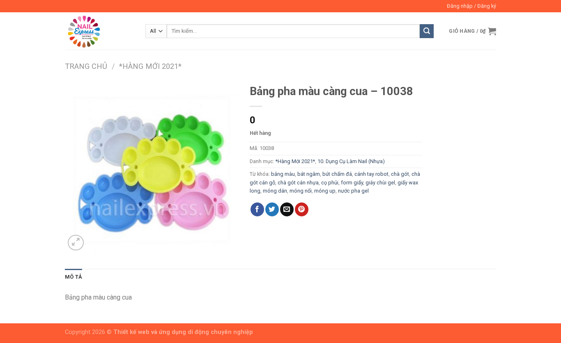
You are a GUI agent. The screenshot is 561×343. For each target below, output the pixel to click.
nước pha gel (353, 191)
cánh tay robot (371, 174)
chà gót (400, 174)
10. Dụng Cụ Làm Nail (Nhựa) (351, 161)
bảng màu (283, 174)
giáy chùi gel (380, 182)
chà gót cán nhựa (298, 182)
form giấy (352, 182)
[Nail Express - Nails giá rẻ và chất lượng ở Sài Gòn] (99, 31)
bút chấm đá (337, 174)
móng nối (301, 191)
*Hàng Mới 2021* (150, 66)
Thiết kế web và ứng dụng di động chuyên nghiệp (183, 332)
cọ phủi (329, 182)
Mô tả (73, 277)
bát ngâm (308, 174)
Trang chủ (86, 66)
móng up (325, 191)
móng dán (275, 191)
